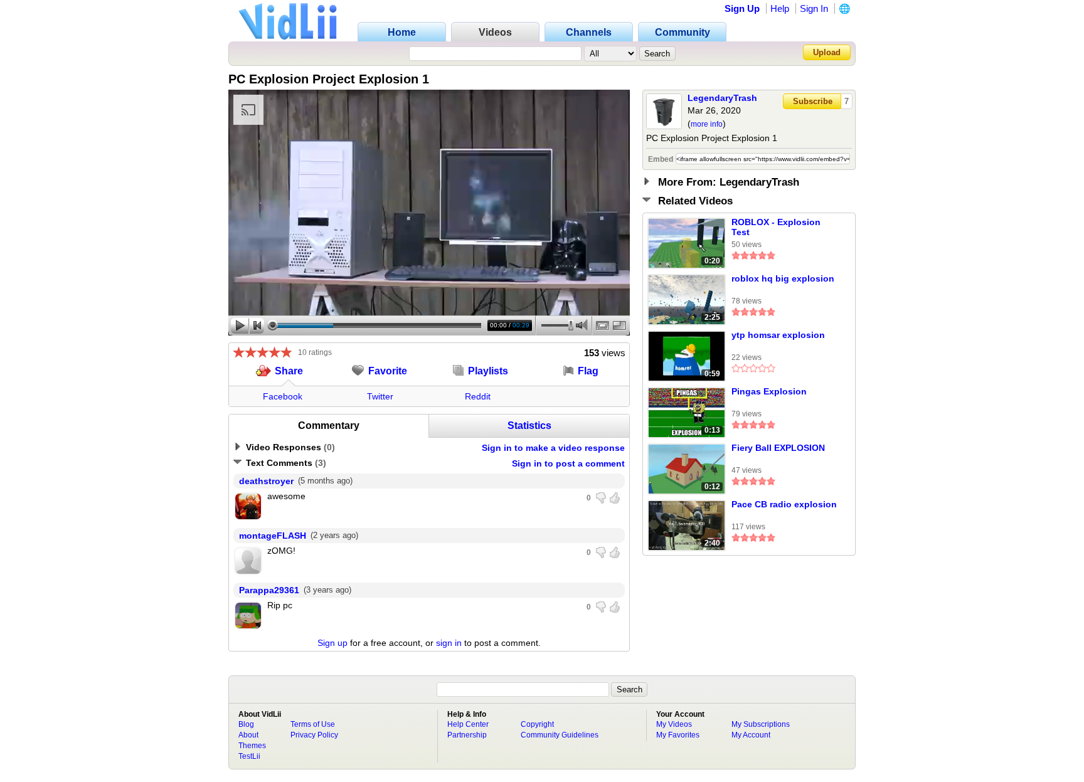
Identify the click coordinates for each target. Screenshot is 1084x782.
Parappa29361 (269, 590)
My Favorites (677, 735)
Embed (660, 159)
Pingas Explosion (769, 391)
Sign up (332, 643)
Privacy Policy (314, 735)
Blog (246, 724)
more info (707, 124)
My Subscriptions (760, 724)
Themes (252, 745)
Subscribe (812, 101)
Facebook (282, 396)
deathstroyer (266, 481)
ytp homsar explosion (778, 335)
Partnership (467, 735)
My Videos (674, 724)
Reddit (478, 396)
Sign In (814, 8)
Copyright (537, 724)
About (248, 735)
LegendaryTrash (722, 98)
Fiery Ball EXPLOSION (778, 448)
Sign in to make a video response (553, 448)
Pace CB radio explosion (784, 504)
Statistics (529, 425)
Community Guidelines (559, 735)
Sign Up (742, 8)
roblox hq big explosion (782, 278)
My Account (750, 735)
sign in (449, 643)
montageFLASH (272, 536)
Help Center (468, 724)
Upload (827, 52)
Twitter (380, 396)
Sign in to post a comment (568, 463)
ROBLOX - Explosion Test (776, 227)
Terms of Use (312, 724)
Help (779, 8)
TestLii (249, 756)
